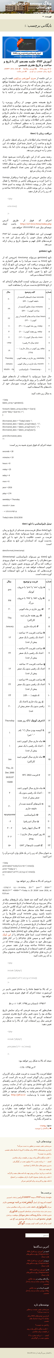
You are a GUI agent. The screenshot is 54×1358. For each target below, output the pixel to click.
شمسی (39, 71)
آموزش (32, 69)
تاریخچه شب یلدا (45, 1169)
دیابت (24, 1207)
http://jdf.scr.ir (17, 1094)
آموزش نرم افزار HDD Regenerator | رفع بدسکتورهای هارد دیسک (37, 1254)
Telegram (33, 1197)
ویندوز (21, 1218)
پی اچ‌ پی (32, 71)
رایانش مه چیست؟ (44, 1154)
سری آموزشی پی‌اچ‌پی (24, 78)
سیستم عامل (47, 1211)
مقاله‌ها (26, 69)
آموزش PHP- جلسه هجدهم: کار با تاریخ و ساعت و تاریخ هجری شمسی (27, 63)
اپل (38, 1202)
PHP (38, 1197)
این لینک (7, 934)
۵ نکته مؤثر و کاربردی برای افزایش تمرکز (36, 1181)
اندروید (43, 1202)
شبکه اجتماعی (36, 1211)
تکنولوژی (41, 1206)
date (17, 69)
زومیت (43, 1125)
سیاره (8, 1207)
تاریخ (49, 71)
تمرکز (49, 1207)
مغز (27, 1214)
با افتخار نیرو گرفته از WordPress (39, 1353)
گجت (37, 1223)
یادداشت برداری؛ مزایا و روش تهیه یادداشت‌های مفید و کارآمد (29, 1173)
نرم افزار (9, 1215)
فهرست (48, 16)
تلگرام (5, 1202)
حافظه (33, 1207)
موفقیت (15, 1215)
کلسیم (41, 1223)
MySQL (43, 1197)
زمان (45, 71)
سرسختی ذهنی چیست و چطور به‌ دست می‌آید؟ (34, 1146)
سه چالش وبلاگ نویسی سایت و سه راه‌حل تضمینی (37, 1281)
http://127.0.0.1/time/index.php (35, 223)
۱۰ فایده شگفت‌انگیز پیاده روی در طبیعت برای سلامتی (31, 1158)
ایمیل (35, 1202)
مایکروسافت (35, 1214)
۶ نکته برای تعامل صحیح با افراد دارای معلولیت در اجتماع (31, 1177)
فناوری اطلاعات (46, 1215)
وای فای (27, 1219)
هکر (32, 1219)
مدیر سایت (21, 71)
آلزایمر (20, 1197)
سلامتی (14, 1207)
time (12, 69)
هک (35, 1219)
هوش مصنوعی (43, 1218)
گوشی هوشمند (29, 1223)
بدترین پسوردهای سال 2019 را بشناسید (37, 1165)
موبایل (21, 1214)
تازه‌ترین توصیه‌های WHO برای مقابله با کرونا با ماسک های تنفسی (28, 1150)
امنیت (48, 1202)
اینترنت (27, 1201)
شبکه (42, 1211)
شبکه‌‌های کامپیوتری (24, 1211)
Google (48, 1197)
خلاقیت (28, 1207)
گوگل (21, 1223)
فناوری (13, 1211)
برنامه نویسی (14, 1202)
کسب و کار (47, 1223)
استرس (9, 1197)
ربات (19, 1206)
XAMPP (7, 69)
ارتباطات (14, 1197)
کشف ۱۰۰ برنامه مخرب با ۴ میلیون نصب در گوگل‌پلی (32, 1161)
